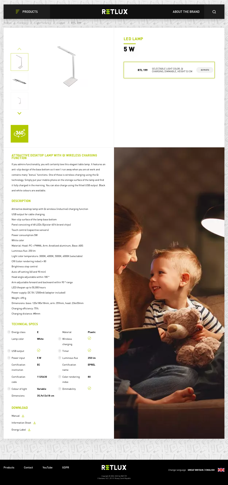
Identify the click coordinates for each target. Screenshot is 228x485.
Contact (28, 467)
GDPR (65, 467)
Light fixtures (42, 23)
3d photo (205, 70)
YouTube (48, 467)
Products (9, 467)
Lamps (61, 23)
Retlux (8, 23)
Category (22, 23)
